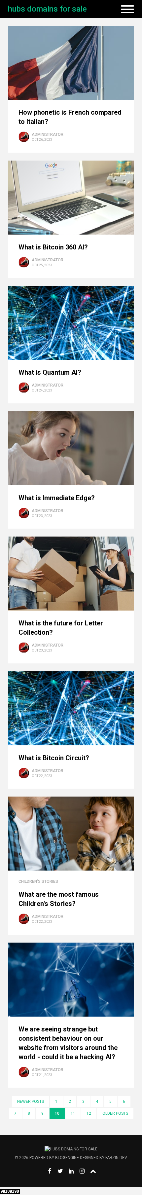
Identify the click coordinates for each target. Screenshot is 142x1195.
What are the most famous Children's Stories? (58, 899)
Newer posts (30, 1101)
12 (89, 1113)
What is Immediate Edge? (56, 498)
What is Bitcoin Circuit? (53, 758)
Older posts (115, 1113)
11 (73, 1113)
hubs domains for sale (47, 9)
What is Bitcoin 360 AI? (53, 247)
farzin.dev (116, 1157)
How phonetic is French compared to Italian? (70, 117)
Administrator (47, 134)
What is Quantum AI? (49, 372)
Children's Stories (38, 881)
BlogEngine (67, 1157)
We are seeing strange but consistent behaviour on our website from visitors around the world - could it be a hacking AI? (68, 1043)
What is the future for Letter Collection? (60, 627)
